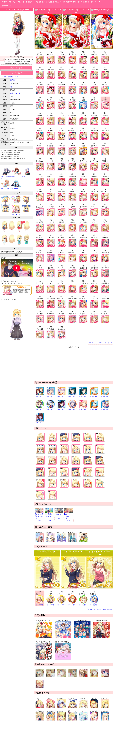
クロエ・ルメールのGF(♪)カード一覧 (100, 343)
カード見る (39, 396)
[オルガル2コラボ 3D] (105, 720)
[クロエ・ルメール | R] (47, 588)
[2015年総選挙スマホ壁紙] (61, 707)
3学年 (12, 87)
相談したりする (6, 188)
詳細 (39, 521)
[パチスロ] (61, 720)
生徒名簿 (38, 2)
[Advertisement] (73, 363)
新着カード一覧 (22, 2)
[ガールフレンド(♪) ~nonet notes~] (50, 720)
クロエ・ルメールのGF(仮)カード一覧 (100, 609)
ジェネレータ (92, 2)
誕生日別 (44, 2)
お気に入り (31, 2)
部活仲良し (15, 188)
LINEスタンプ (15, 214)
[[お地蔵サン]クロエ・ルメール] (50, 541)
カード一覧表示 (16, 73)
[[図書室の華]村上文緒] (40, 541)
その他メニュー (6, 6)
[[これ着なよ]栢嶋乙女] (72, 541)
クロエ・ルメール (59, 515)
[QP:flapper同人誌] (40, 720)
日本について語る (6, 177)
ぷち (64, 2)
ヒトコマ (79, 2)
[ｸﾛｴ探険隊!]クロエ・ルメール (49, 516)
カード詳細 (39, 605)
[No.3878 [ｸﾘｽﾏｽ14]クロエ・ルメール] (48, 48)
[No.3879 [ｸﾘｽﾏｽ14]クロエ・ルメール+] (76, 48)
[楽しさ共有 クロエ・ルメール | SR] (100, 588)
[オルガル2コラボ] (94, 720)
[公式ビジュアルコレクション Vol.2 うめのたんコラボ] (105, 707)
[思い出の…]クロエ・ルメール (39, 516)
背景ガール (58, 2)
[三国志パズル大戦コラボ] (40, 707)
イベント (100, 2)
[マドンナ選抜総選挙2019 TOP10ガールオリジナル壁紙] (83, 720)
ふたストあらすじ (16, 68)
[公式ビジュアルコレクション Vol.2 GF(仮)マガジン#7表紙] (72, 707)
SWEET (12, 80)
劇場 (74, 2)
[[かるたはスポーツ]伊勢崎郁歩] (83, 541)
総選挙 (85, 2)
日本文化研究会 (15, 93)
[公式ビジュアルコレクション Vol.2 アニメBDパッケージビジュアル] (94, 707)
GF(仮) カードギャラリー (9, 2)
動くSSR (69, 2)
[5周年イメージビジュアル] (72, 720)
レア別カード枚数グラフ (9, 77)
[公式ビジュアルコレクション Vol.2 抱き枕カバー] (83, 707)
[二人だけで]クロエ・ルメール (68, 516)
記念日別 (51, 2)
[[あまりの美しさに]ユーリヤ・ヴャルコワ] (61, 541)
